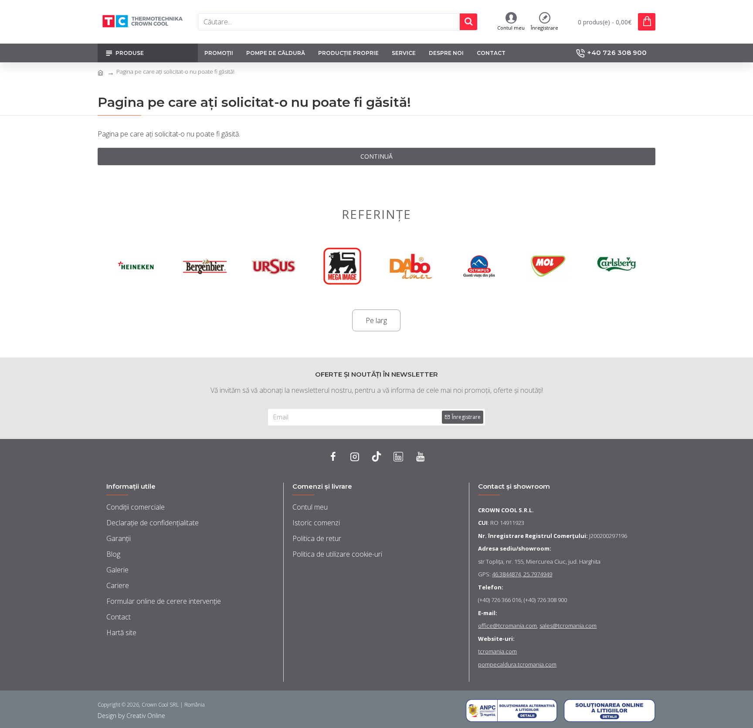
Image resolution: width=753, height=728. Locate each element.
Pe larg (376, 320)
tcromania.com (497, 651)
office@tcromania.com (507, 625)
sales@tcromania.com (568, 625)
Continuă (376, 156)
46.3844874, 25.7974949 (522, 574)
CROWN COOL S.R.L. (506, 510)
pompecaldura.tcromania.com (517, 664)
